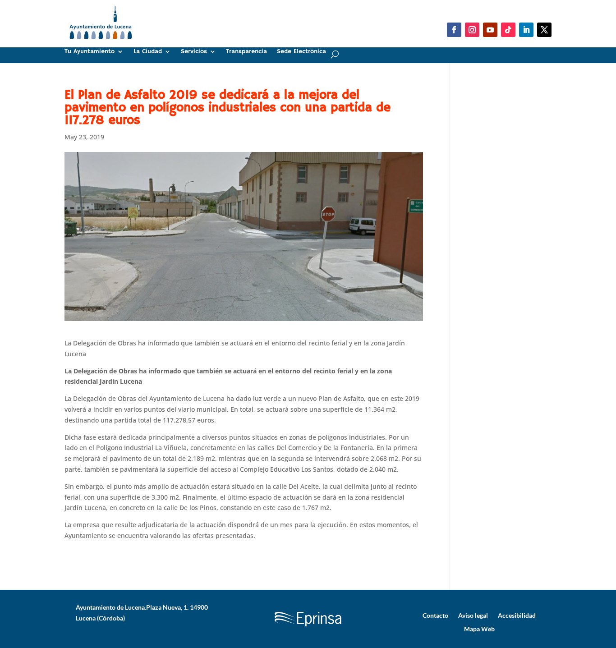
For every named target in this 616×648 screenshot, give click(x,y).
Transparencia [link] (246, 51)
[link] (100, 42)
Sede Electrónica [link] (301, 51)
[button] (454, 30)
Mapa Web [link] (479, 628)
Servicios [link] (194, 51)
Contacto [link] (435, 615)
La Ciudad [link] (147, 51)
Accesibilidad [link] (517, 615)
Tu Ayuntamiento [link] (89, 51)
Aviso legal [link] (473, 615)
